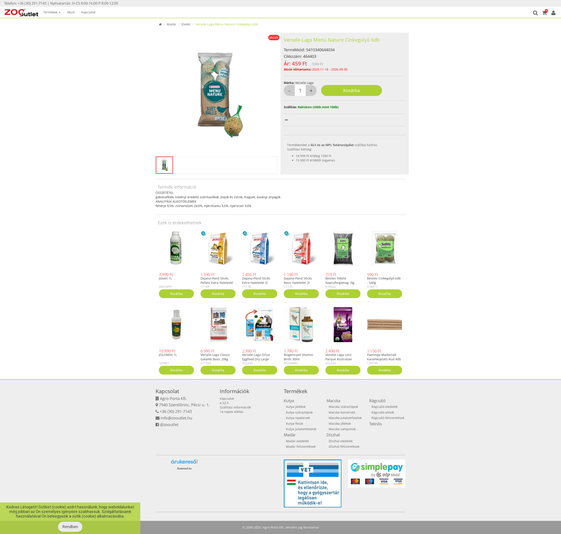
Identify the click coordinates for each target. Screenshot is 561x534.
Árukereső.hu (184, 468)
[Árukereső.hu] (184, 463)
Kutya (289, 400)
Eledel (185, 24)
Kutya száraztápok (299, 412)
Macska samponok (342, 429)
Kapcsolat (88, 12)
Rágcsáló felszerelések (387, 418)
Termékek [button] (50, 12)
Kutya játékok (295, 407)
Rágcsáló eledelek (384, 407)
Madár (171, 24)
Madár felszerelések (301, 446)
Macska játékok (340, 423)
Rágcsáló (377, 400)
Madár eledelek (297, 441)
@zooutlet (169, 424)
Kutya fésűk (294, 423)
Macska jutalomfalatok (345, 418)
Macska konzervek (342, 412)
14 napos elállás (231, 412)
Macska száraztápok (343, 407)
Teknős (375, 423)
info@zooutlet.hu (176, 418)
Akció (71, 12)
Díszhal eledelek (341, 441)
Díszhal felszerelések (344, 446)
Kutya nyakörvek (298, 418)
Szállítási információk (235, 407)
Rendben (70, 526)
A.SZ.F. (224, 403)
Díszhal (333, 434)
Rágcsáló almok (382, 412)
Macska (333, 400)
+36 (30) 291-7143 (176, 411)
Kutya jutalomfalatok (301, 429)
